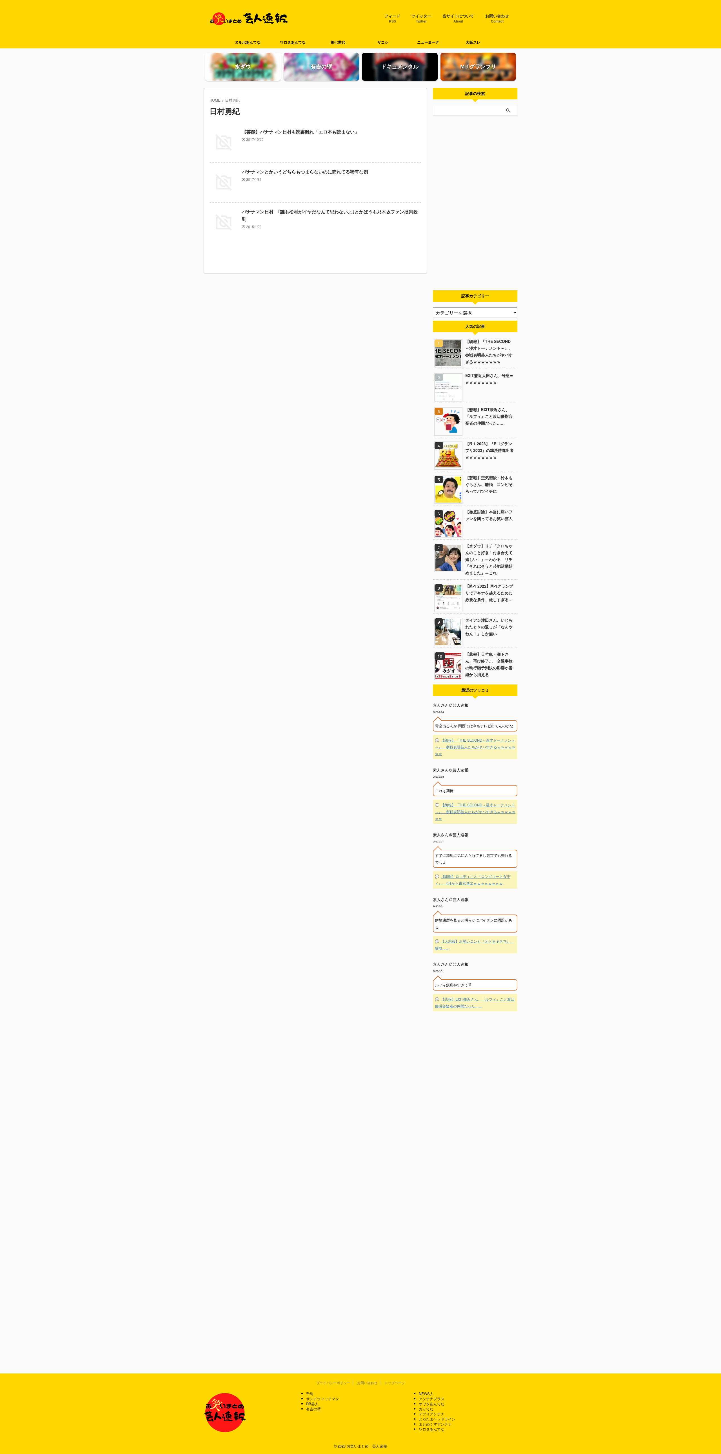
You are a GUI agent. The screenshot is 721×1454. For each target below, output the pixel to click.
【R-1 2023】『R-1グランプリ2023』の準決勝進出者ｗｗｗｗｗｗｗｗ (489, 450)
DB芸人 (312, 1403)
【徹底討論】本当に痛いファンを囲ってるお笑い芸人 (489, 515)
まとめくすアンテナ (435, 1424)
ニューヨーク (428, 42)
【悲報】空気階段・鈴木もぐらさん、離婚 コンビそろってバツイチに (489, 484)
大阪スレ (473, 42)
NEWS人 (426, 1393)
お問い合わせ (497, 18)
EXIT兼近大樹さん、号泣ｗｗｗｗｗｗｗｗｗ (489, 379)
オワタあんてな (431, 1403)
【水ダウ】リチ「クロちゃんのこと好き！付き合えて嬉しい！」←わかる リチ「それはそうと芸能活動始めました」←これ (489, 559)
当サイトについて (458, 18)
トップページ (394, 1382)
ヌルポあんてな (248, 42)
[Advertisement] (475, 203)
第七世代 (338, 42)
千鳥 (309, 1393)
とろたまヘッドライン (437, 1419)
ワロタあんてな (293, 42)
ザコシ (382, 42)
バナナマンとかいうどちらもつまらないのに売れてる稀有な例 (305, 172)
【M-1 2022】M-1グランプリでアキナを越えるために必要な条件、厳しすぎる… (489, 592)
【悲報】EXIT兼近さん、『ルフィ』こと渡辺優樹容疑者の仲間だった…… (489, 416)
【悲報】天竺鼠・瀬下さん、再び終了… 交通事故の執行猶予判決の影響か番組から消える (489, 664)
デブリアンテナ (431, 1414)
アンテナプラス (431, 1398)
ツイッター (421, 18)
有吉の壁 (313, 1408)
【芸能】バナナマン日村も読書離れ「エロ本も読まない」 (300, 132)
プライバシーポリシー (333, 1382)
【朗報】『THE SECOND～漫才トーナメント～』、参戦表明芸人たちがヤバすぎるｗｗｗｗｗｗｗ (489, 351)
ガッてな (426, 1408)
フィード (392, 18)
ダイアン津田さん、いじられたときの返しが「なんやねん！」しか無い (489, 626)
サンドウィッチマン (322, 1398)
